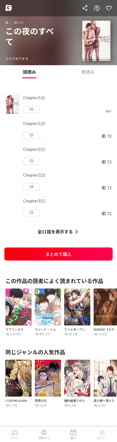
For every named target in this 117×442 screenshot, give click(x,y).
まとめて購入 (58, 254)
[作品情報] (97, 8)
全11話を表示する (55, 231)
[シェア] (85, 8)
